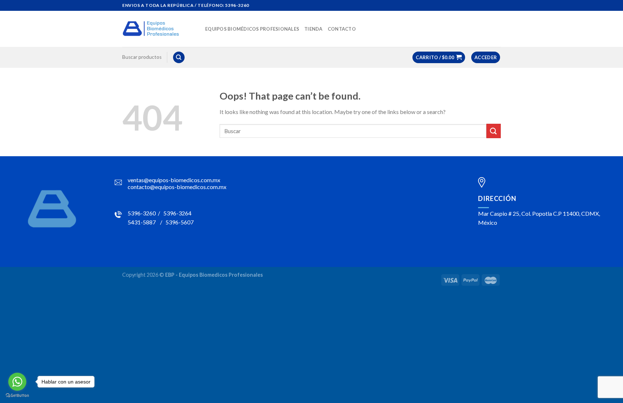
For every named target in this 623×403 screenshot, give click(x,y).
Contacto (342, 29)
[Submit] (493, 131)
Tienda (313, 29)
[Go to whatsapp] (17, 382)
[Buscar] (179, 57)
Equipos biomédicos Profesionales (252, 29)
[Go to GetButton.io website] (17, 395)
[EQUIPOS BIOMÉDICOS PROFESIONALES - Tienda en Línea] (158, 29)
